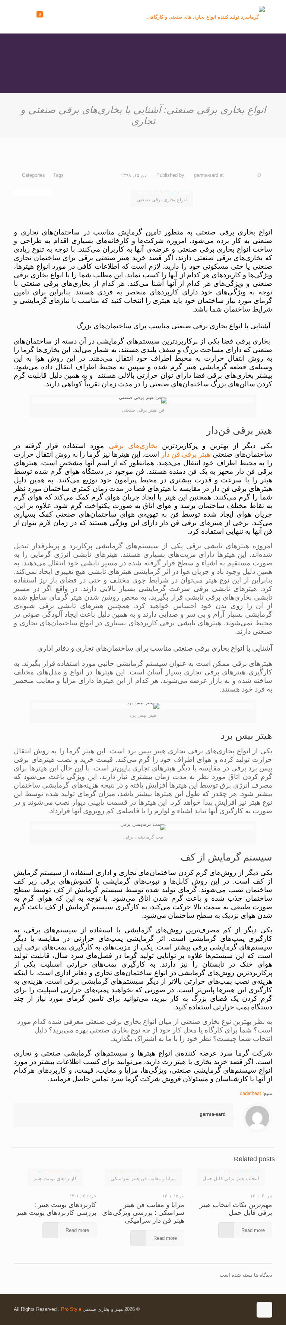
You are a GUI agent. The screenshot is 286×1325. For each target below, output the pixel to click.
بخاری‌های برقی (133, 446)
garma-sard (206, 175)
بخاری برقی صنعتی (201, 648)
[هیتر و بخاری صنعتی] (206, 16)
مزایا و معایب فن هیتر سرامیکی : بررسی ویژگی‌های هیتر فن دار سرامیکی (143, 1212)
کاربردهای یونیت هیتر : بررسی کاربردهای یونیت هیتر (56, 1208)
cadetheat (250, 1093)
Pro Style (71, 1309)
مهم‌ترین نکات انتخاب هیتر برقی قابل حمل (236, 1208)
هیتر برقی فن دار (186, 454)
